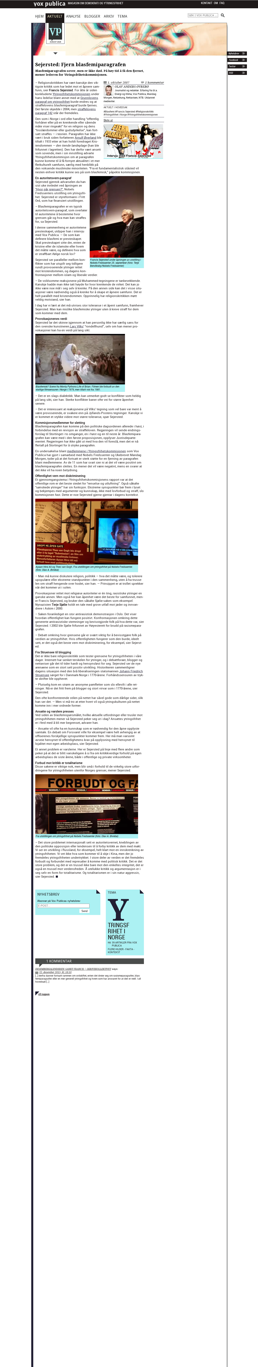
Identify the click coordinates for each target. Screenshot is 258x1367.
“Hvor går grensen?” (49, 189)
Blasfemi (109, 111)
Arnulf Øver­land (85, 137)
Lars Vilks (76, 326)
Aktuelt (54, 16)
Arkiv (109, 16)
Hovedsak (121, 107)
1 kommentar (154, 82)
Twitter (232, 66)
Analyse (73, 16)
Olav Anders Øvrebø (132, 86)
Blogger (92, 16)
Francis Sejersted (126, 111)
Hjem (39, 16)
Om (216, 3)
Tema (122, 16)
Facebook (233, 60)
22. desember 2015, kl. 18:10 (55, 972)
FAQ (222, 3)
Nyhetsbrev (233, 53)
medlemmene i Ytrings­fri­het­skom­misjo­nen (96, 451)
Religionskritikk (145, 111)
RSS (231, 72)
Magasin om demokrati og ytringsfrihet (95, 3)
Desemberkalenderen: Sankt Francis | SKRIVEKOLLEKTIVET (73, 969)
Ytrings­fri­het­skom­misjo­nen (71, 94)
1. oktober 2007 (118, 82)
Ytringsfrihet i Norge (116, 114)
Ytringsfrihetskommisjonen (143, 114)
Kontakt (206, 3)
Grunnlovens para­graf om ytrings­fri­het (66, 100)
